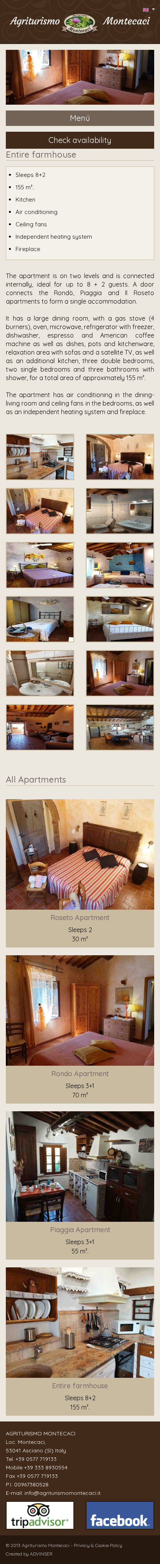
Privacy (82, 1545)
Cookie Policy (108, 1545)
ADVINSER (41, 1554)
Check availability (80, 140)
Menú (80, 118)
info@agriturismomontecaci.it (62, 1492)
